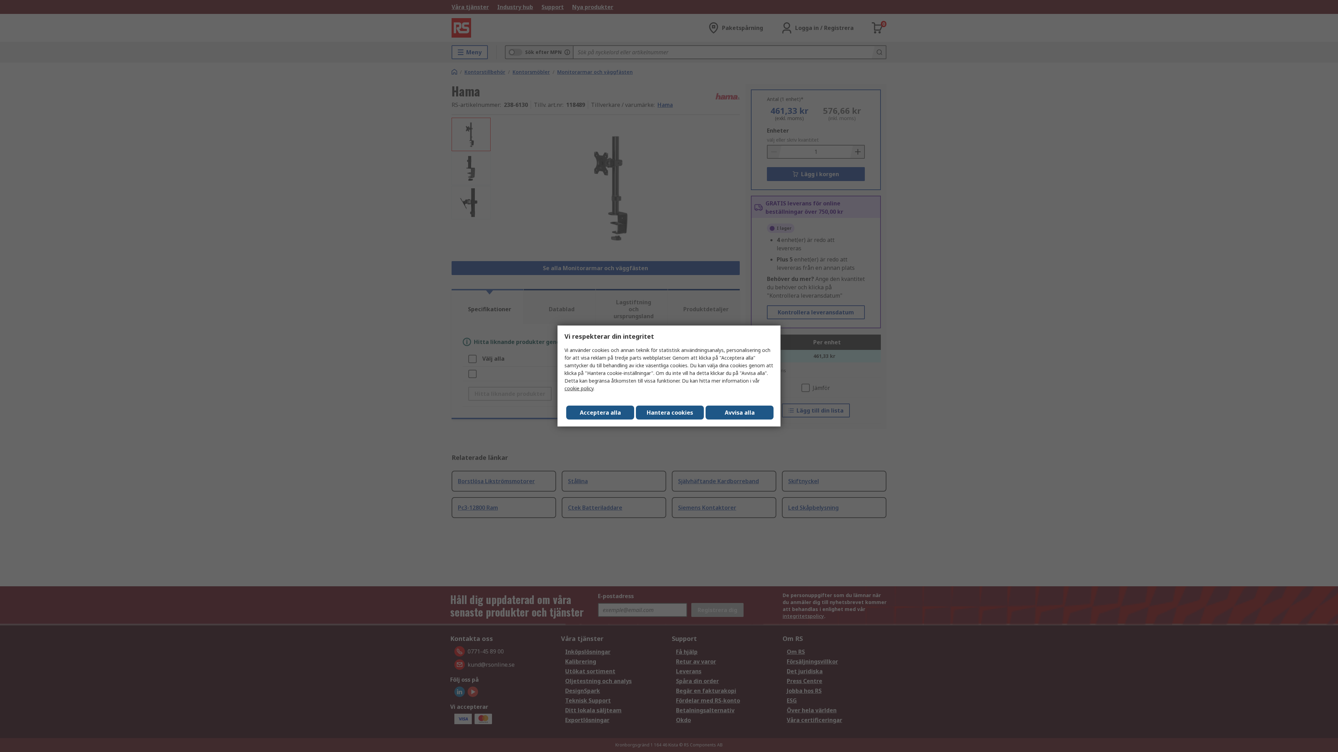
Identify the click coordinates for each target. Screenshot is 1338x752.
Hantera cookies (670, 412)
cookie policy (578, 388)
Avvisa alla (740, 412)
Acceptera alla (600, 412)
